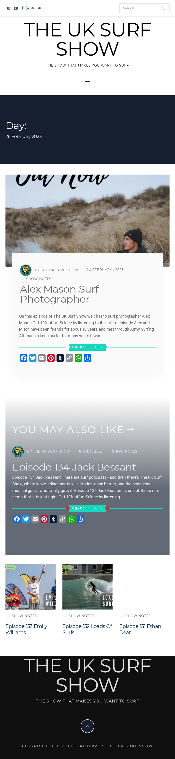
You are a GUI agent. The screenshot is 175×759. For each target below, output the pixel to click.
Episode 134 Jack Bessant (74, 467)
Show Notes (38, 279)
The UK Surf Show (87, 39)
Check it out (86, 347)
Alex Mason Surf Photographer (59, 294)
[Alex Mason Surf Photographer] (87, 220)
